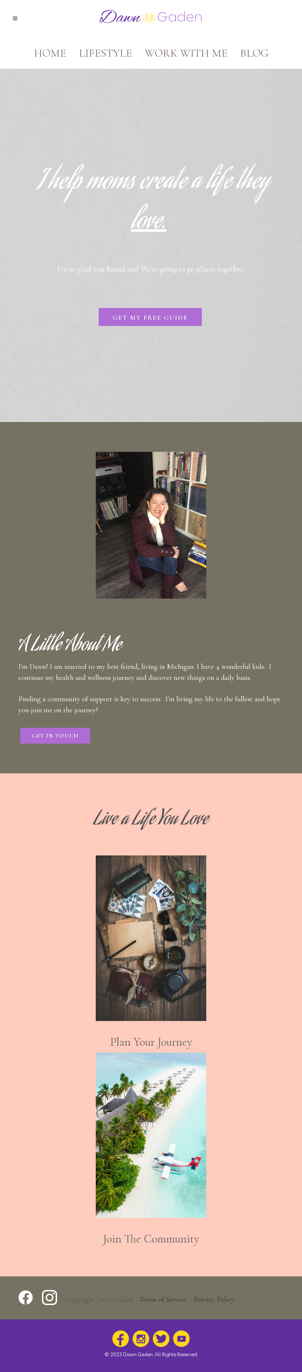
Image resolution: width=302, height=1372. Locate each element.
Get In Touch (55, 736)
